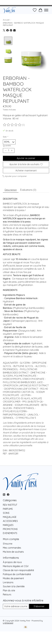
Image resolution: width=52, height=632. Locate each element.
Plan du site (9, 590)
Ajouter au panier (26, 158)
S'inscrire (7, 543)
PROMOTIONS (10, 529)
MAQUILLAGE (9, 517)
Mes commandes (12, 547)
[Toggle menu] (46, 10)
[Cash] (25, 627)
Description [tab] (11, 189)
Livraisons (8, 582)
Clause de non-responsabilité (18, 570)
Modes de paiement (13, 578)
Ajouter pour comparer (16, 176)
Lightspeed (8, 623)
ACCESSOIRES (10, 521)
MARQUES (8, 525)
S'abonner (39, 606)
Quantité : (7, 145)
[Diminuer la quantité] (6, 150)
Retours (7, 594)
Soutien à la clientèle (14, 586)
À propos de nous (12, 562)
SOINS (6, 512)
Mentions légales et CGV (16, 566)
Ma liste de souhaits (13, 551)
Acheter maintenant (26, 170)
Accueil (6, 20)
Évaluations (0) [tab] (28, 189)
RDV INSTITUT (10, 504)
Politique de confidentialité (17, 574)
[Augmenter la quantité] (12, 150)
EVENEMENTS (10, 533)
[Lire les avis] (12, 125)
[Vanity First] (9, 10)
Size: (5, 137)
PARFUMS (8, 508)
